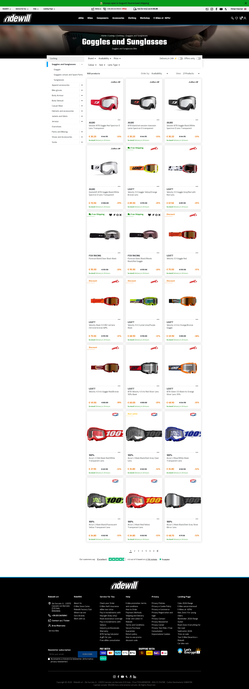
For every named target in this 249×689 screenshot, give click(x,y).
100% (91, 455)
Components (103, 18)
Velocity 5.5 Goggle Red (177, 258)
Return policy (131, 634)
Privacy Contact (158, 619)
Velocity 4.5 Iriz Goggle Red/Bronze (104, 391)
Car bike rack (183, 643)
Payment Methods (134, 612)
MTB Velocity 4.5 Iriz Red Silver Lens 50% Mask (143, 393)
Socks (54, 142)
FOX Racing (95, 255)
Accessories (118, 18)
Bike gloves (57, 90)
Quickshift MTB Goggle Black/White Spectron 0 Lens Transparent (104, 193)
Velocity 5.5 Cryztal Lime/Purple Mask (141, 326)
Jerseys (55, 121)
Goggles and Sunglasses (137, 35)
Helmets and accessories (63, 111)
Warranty (104, 631)
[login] (244, 18)
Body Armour (58, 95)
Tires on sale (183, 634)
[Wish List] (236, 18)
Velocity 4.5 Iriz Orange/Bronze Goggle (180, 326)
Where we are (80, 612)
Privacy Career (158, 625)
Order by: (145, 73)
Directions (56, 610)
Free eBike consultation (110, 640)
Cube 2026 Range (185, 603)
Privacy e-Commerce (161, 609)
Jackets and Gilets (60, 116)
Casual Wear (57, 106)
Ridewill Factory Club (83, 609)
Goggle (57, 69)
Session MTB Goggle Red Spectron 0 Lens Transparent (104, 127)
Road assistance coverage (111, 619)
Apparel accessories (61, 85)
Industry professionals (109, 628)
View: (178, 73)
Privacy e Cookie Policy (161, 606)
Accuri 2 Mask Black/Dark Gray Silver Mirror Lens (182, 526)
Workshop (145, 18)
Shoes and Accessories (62, 137)
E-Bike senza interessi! (187, 606)
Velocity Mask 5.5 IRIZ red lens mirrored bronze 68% (102, 326)
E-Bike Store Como (82, 606)
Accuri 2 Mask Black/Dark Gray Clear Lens (143, 459)
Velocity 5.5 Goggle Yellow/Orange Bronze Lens (142, 193)
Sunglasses (59, 80)
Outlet (180, 622)
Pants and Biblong (60, 132)
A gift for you (105, 637)
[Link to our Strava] (126, 676)
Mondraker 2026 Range (188, 619)
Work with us (79, 619)
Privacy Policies (158, 603)
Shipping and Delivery (135, 616)
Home (103, 35)
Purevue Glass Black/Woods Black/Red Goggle (140, 260)
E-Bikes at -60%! (162, 18)
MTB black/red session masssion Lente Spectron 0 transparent (142, 127)
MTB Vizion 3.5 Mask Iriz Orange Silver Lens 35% (180, 393)
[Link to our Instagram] (114, 676)
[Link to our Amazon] (130, 676)
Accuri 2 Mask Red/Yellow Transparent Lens (139, 526)
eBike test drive (106, 609)
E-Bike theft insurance (109, 606)
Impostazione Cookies (161, 634)
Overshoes (56, 126)
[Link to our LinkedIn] (134, 676)
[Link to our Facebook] (118, 676)
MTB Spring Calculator (109, 634)
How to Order (131, 609)
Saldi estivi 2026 (185, 631)
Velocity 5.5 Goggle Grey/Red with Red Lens (181, 193)
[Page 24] (157, 551)
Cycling (111, 35)
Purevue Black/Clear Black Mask (102, 258)
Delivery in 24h (167, 58)
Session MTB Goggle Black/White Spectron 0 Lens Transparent (181, 127)
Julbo (92, 122)
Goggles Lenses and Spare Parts (68, 74)
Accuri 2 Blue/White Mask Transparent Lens (178, 459)
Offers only (189, 58)
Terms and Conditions (135, 625)
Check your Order (107, 603)
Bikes (90, 18)
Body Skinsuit (58, 100)
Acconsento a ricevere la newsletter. (72, 660)
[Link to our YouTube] (122, 676)
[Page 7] (153, 551)
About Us (78, 603)
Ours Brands (79, 616)
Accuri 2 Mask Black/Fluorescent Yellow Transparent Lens (103, 526)
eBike (81, 18)
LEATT (131, 189)
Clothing (132, 18)
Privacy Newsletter (160, 622)
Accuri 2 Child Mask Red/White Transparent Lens (102, 459)
